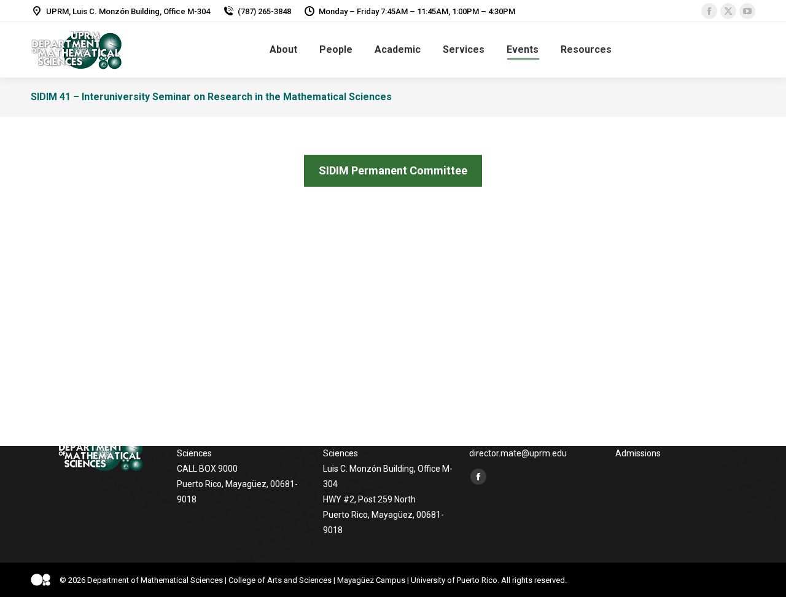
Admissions (638, 453)
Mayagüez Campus (371, 580)
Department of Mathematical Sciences (155, 580)
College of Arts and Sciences (280, 580)
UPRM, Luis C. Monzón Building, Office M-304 (128, 11)
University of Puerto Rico (454, 580)
